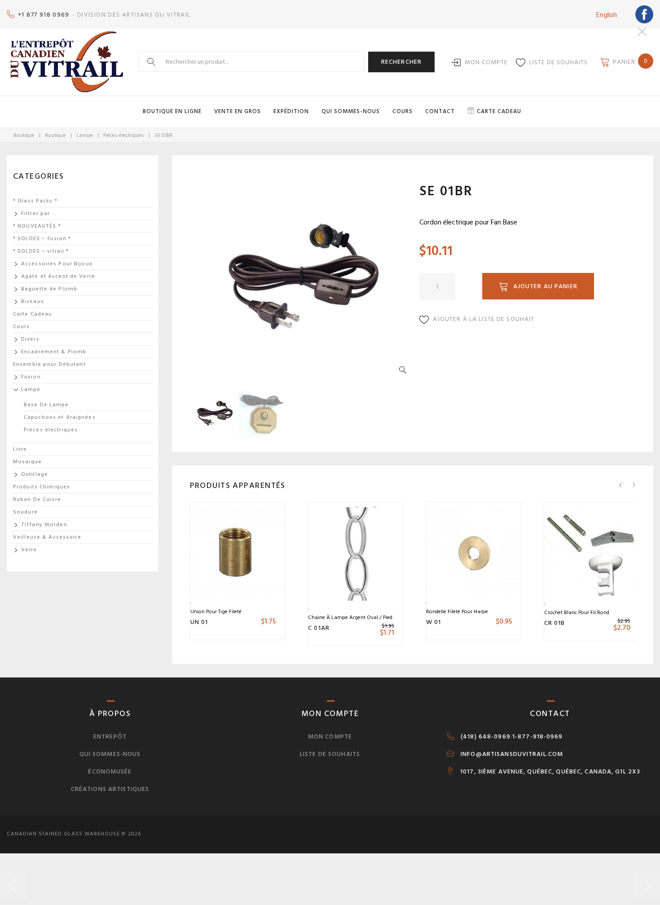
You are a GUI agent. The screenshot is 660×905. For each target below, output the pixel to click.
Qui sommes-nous (350, 111)
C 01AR (319, 628)
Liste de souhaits (558, 62)
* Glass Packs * (35, 201)
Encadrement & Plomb (53, 352)
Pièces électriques (123, 135)
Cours (402, 111)
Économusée (110, 771)
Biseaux (32, 301)
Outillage (34, 474)
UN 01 (199, 622)
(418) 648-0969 (485, 736)
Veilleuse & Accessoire (47, 537)
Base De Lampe (46, 405)
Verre (29, 550)
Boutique (24, 135)
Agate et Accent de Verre (58, 276)
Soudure (25, 512)
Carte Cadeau (32, 314)
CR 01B (554, 623)
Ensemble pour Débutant (49, 364)
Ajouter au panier (545, 286)
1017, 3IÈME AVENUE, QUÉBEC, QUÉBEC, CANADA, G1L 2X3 (550, 771)
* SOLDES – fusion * (42, 238)
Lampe (84, 135)
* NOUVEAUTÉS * (37, 226)
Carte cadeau (499, 111)
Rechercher (401, 62)
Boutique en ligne (172, 111)
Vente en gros (237, 111)
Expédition (291, 111)
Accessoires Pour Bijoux (56, 264)
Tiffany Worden (44, 524)
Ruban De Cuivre (37, 499)
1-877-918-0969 (537, 736)
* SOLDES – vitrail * (41, 251)
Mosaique (27, 462)
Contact (440, 111)
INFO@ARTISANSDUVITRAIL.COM (512, 754)
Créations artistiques (110, 789)
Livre (20, 449)
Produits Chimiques (41, 487)
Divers (30, 339)
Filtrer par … (39, 213)
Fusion (31, 377)
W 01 (433, 622)
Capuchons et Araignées (60, 417)
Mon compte (486, 62)
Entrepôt (110, 736)
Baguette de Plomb (49, 289)
